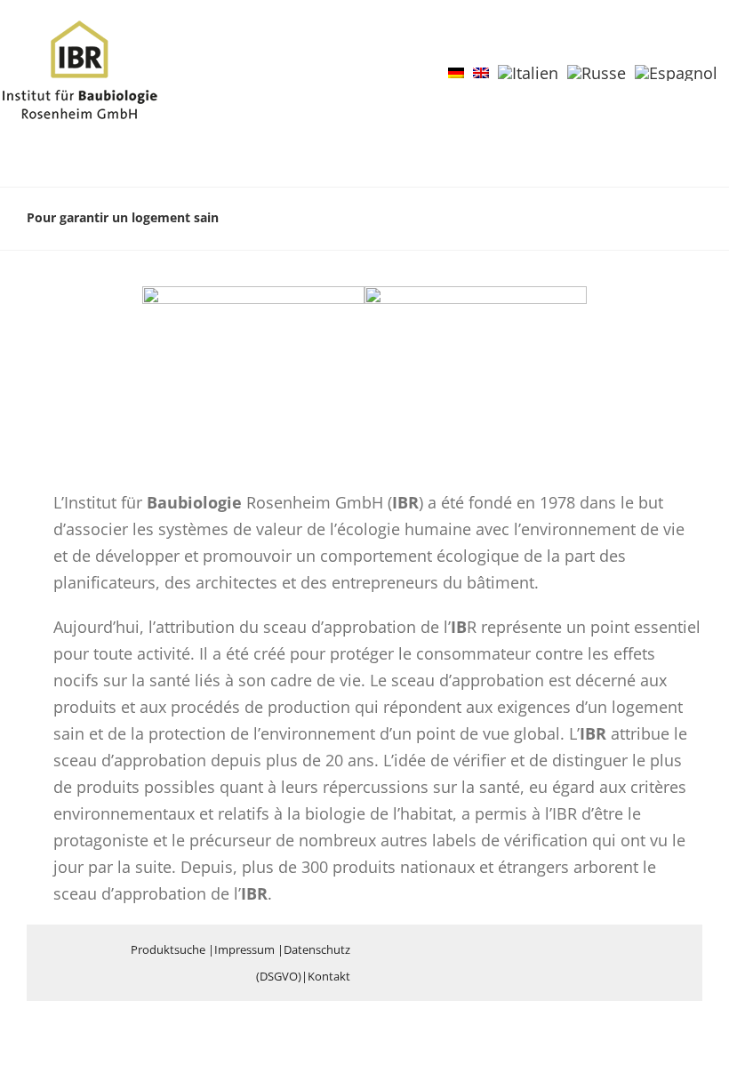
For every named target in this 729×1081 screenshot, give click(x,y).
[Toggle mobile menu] (695, 47)
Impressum (244, 949)
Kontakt (329, 976)
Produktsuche (168, 949)
